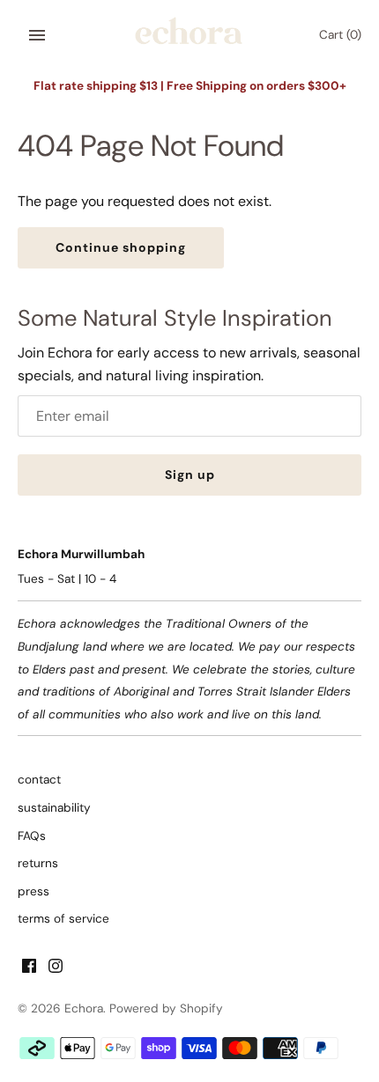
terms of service (63, 918)
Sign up (190, 474)
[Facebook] (29, 969)
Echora (83, 1008)
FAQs (32, 835)
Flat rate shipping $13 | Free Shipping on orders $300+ (189, 85)
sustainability (54, 807)
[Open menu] (37, 35)
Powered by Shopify (166, 1008)
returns (38, 863)
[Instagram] (55, 969)
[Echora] (190, 35)
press (33, 891)
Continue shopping (121, 247)
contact (39, 779)
